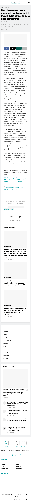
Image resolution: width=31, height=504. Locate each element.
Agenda (5, 334)
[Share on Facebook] (6, 48)
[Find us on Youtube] (18, 455)
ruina (12, 209)
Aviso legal (13, 494)
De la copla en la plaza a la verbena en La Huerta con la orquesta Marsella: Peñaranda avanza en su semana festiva (17, 403)
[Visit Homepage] (15, 2)
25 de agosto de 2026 (8, 259)
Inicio (2, 7)
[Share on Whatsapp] (19, 48)
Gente (4, 349)
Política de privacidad (21, 494)
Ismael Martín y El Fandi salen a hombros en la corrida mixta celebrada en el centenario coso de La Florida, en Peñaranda (17, 412)
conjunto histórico (13, 207)
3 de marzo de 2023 (5, 29)
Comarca (5, 343)
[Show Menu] (2, 2)
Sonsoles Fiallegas (15, 217)
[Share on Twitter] (12, 48)
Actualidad (7, 7)
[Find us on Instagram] (12, 455)
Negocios (5, 352)
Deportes (5, 346)
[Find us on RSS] (20, 455)
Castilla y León (7, 340)
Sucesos (5, 358)
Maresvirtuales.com (25, 500)
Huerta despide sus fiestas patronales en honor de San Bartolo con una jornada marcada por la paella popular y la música (15, 283)
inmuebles (21, 207)
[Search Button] (29, 2)
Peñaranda (6, 209)
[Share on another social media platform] (24, 48)
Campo (5, 337)
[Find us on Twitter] (15, 455)
